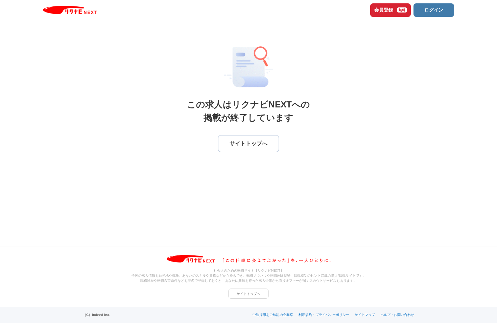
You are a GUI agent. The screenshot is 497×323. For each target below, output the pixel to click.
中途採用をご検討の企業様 (273, 315)
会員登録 (389, 10)
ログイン (433, 10)
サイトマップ (365, 315)
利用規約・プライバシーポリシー (324, 315)
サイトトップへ (248, 294)
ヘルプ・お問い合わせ (397, 315)
